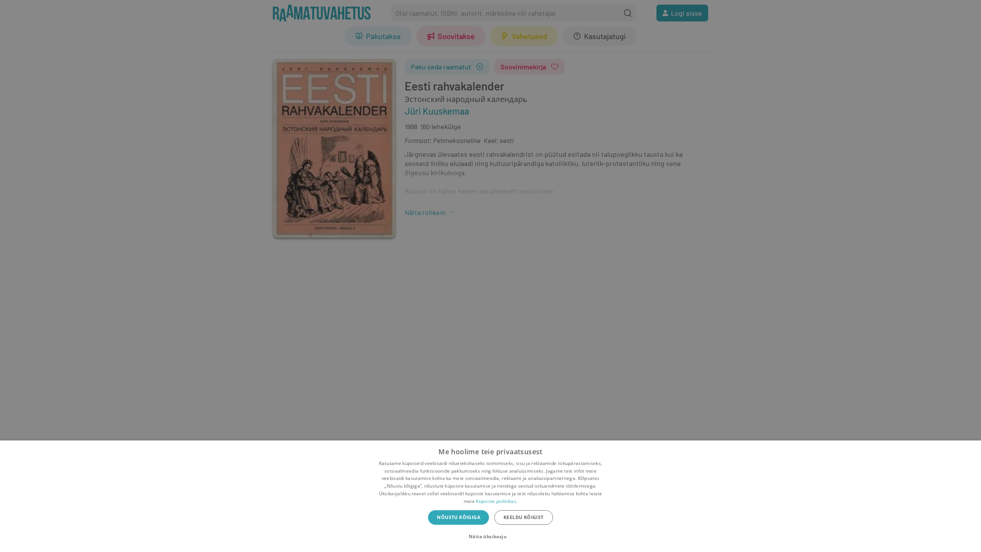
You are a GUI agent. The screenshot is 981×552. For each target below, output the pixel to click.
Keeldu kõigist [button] (524, 517)
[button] (490, 537)
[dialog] (490, 496)
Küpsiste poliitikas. (496, 501)
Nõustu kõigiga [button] (458, 517)
